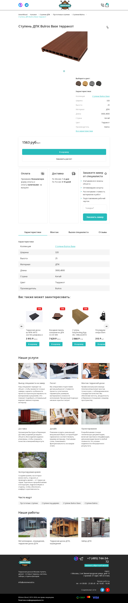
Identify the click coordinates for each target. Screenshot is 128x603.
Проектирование (89, 428)
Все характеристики (84, 131)
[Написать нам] (20, 5)
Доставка (22, 428)
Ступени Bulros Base (101, 96)
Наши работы (28, 512)
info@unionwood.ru (26, 582)
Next (106, 326)
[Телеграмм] (27, 5)
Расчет (53, 383)
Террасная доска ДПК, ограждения (60, 542)
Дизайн (53, 428)
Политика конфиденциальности (31, 600)
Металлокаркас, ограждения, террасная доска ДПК (31, 542)
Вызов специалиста (78, 232)
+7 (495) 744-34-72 (102, 5)
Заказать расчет (64, 159)
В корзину (64, 152)
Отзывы (103, 232)
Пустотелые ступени (29, 503)
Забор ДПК (86, 541)
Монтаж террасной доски (92, 383)
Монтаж (54, 232)
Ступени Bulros (91, 503)
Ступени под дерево (50, 503)
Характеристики (32, 232)
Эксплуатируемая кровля (29, 472)
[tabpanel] (64, 50)
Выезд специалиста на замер (31, 383)
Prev (21, 326)
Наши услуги (28, 358)
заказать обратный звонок (96, 565)
